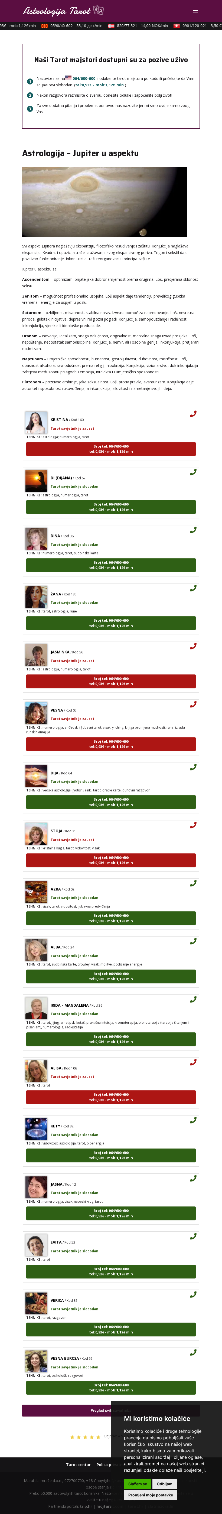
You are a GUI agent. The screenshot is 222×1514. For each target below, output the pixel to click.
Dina (55, 527)
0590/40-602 (69, 25)
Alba (56, 938)
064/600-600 (84, 78)
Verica (57, 1291)
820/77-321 (135, 25)
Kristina (59, 410)
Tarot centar (78, 1464)
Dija (54, 764)
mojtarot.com (109, 1506)
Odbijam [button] (164, 1484)
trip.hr (86, 1506)
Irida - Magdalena (70, 996)
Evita (56, 1233)
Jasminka (60, 643)
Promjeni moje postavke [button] (150, 1495)
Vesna (57, 701)
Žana (56, 585)
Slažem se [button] (137, 1484)
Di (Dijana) (61, 469)
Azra (56, 880)
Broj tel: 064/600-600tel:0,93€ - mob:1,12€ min (111, 440)
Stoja (57, 822)
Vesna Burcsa (65, 1349)
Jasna (57, 1175)
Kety (55, 1117)
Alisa (56, 1059)
